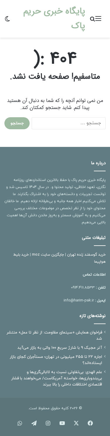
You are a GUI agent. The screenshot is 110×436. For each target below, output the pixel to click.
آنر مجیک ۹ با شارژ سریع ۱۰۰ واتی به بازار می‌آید (59, 348)
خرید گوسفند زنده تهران (86, 254)
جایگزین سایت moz (48, 254)
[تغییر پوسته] (7, 21)
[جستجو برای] (92, 21)
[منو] (98, 21)
